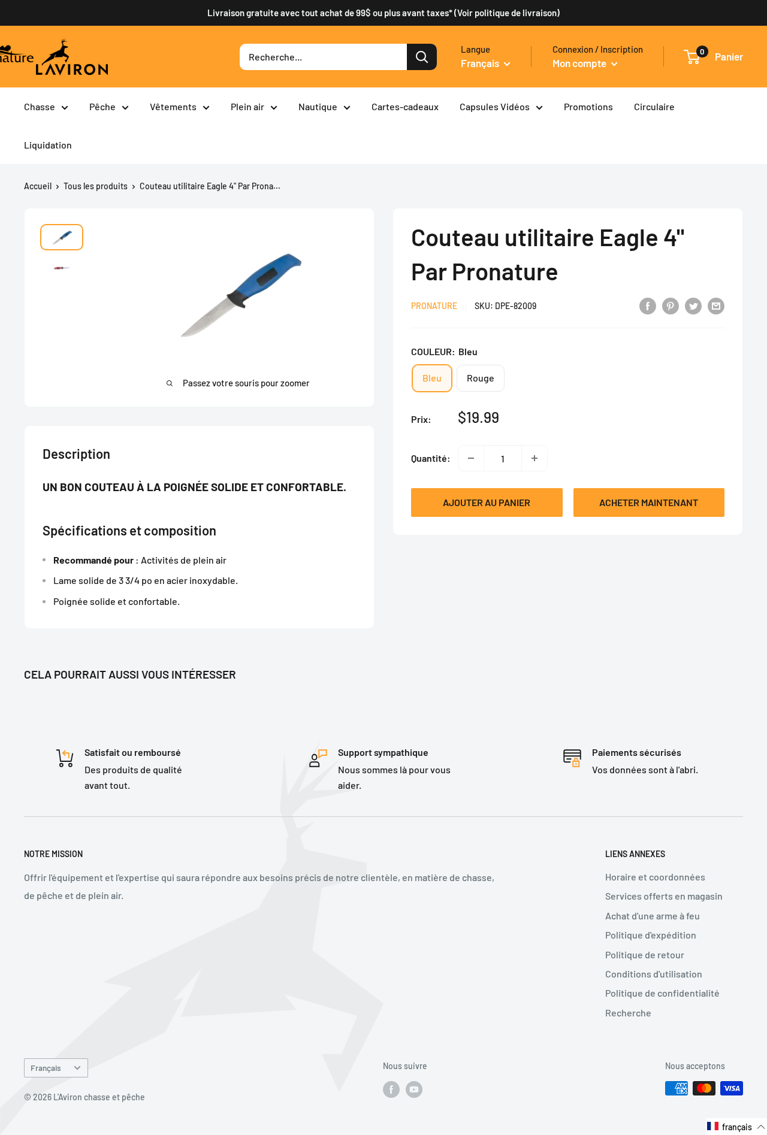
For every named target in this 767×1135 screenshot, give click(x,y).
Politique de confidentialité (662, 992)
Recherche (628, 1012)
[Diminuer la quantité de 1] (471, 458)
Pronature (434, 306)
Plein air (247, 106)
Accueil (38, 186)
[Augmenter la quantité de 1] (534, 458)
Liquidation (48, 144)
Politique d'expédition (650, 934)
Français (46, 1068)
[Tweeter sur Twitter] (693, 305)
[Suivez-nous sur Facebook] (391, 1089)
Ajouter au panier (486, 502)
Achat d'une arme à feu (652, 915)
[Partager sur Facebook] (647, 305)
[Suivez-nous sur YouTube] (414, 1089)
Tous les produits (96, 186)
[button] (736, 1126)
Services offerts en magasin (664, 895)
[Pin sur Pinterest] (670, 305)
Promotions (588, 106)
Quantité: (431, 458)
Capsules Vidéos (495, 106)
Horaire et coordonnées (655, 876)
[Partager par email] (716, 305)
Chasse (39, 106)
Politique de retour (644, 954)
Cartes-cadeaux (405, 106)
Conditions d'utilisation (653, 973)
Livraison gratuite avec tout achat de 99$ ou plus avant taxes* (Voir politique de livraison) (383, 12)
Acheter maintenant (648, 502)
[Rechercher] (422, 57)
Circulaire (654, 106)
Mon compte (580, 63)
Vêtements (173, 106)
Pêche (102, 106)
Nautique (317, 106)
